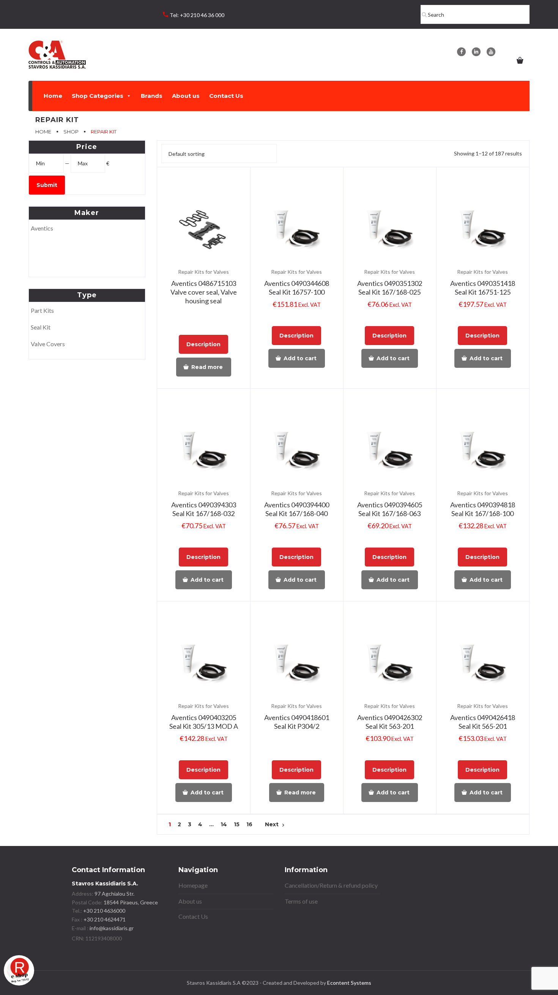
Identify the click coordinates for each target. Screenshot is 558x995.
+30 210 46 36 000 (202, 15)
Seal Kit (40, 327)
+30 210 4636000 (103, 910)
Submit (46, 185)
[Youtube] (491, 51)
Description (203, 344)
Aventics (42, 228)
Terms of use (301, 901)
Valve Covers (48, 343)
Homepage (193, 885)
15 (237, 824)
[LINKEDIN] (476, 51)
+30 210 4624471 (104, 919)
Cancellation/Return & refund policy (331, 885)
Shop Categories (97, 95)
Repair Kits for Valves (203, 271)
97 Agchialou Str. (114, 893)
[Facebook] (461, 51)
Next (275, 824)
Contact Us (226, 95)
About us (186, 95)
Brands (151, 95)
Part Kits (42, 310)
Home (53, 95)
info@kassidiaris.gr (112, 928)
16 (249, 824)
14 (224, 824)
